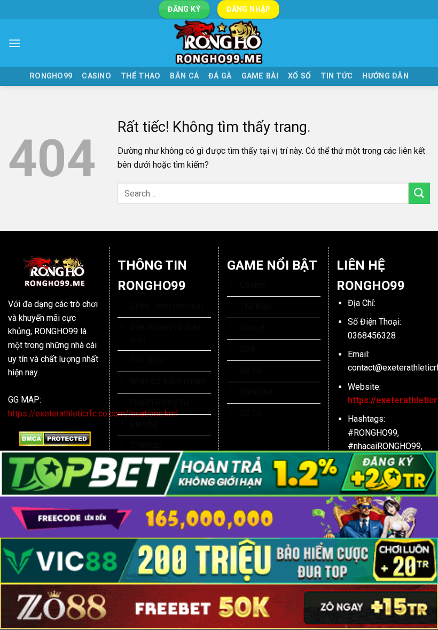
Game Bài (259, 76)
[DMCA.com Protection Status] (55, 439)
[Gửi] (419, 193)
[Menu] (14, 43)
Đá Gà (219, 76)
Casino (96, 76)
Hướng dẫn (385, 76)
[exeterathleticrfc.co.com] (219, 43)
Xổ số (299, 76)
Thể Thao (140, 76)
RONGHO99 (50, 76)
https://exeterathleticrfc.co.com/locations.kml (93, 413)
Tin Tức (336, 76)
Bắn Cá (184, 76)
